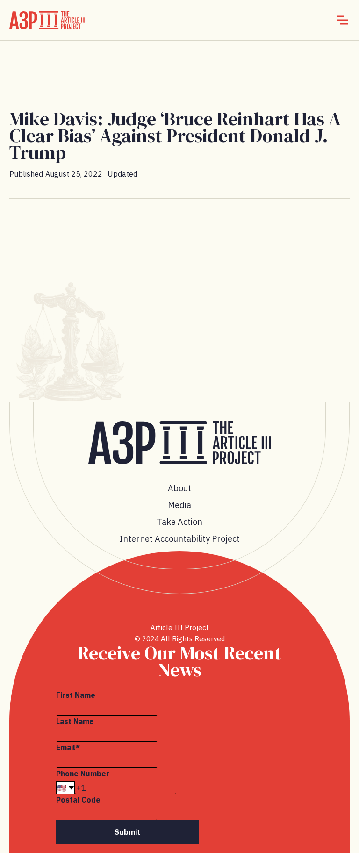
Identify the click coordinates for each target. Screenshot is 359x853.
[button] (342, 20)
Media (179, 505)
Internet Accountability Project (180, 538)
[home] (47, 20)
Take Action (179, 521)
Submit (127, 832)
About (179, 488)
